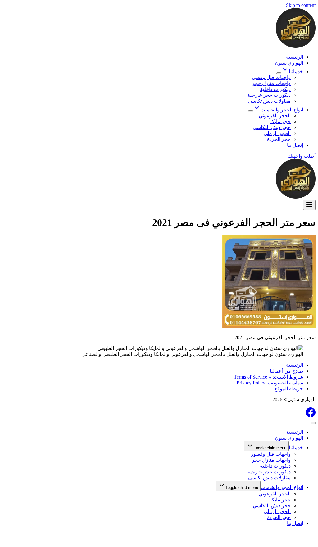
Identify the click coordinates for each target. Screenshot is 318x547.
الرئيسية (294, 57)
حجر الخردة (279, 139)
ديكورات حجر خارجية (269, 95)
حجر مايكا (280, 121)
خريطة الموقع (289, 388)
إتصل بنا (295, 145)
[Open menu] (309, 205)
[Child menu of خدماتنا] (278, 73)
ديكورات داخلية (275, 89)
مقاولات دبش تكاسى (269, 101)
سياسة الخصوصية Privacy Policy (270, 382)
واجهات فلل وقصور (271, 77)
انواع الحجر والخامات (282, 487)
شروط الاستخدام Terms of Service (268, 376)
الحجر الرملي (277, 133)
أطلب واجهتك (302, 156)
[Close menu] (313, 423)
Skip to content (301, 5)
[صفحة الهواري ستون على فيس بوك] (311, 415)
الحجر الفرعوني (275, 115)
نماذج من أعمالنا (286, 371)
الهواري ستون (289, 62)
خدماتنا (296, 447)
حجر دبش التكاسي (272, 127)
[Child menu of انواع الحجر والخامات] (250, 111)
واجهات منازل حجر (271, 83)
